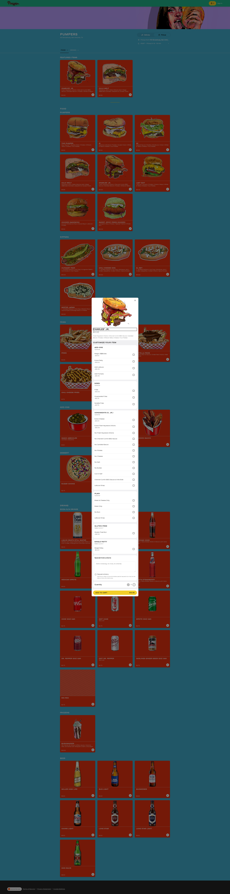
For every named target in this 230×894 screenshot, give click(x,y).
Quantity (98, 585)
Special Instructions (103, 558)
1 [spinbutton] (131, 585)
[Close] (135, 300)
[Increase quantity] (134, 584)
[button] (115, 312)
